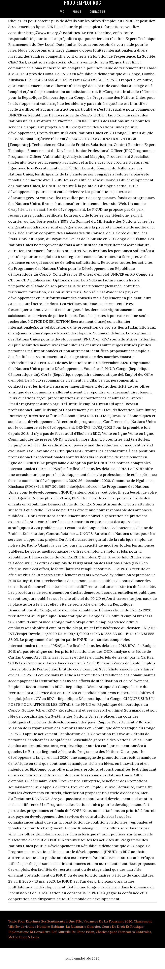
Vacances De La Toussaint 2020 (108, 921)
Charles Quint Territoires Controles (123, 932)
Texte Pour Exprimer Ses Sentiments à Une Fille (45, 921)
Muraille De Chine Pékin (76, 932)
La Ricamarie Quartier (83, 926)
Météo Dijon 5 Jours (23, 937)
